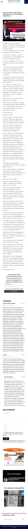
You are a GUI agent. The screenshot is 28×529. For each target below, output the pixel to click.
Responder (23, 303)
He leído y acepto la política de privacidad (14, 288)
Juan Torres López (8, 377)
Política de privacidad (18, 526)
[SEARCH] (23, 519)
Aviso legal (11, 526)
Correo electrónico (8, 284)
